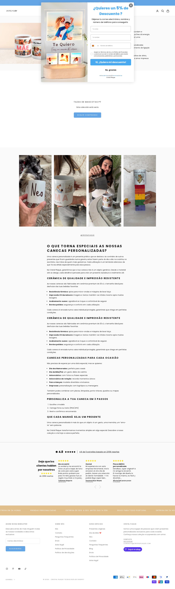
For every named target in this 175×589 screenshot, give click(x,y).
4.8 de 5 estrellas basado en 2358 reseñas (99, 451)
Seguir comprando (87, 115)
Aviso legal (59, 544)
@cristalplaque (88, 235)
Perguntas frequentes (64, 537)
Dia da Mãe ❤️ (95, 533)
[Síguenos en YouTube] (19, 569)
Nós (56, 529)
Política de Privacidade (64, 548)
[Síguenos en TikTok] (25, 569)
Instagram (128, 541)
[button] (96, 487)
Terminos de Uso (117, 75)
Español (9, 580)
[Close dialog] (131, 5)
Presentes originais (97, 529)
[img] (46, 473)
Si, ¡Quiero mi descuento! (110, 62)
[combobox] (95, 46)
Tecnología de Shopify (74, 579)
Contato (58, 533)
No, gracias (110, 70)
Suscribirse (15, 549)
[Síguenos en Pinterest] (13, 569)
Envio (57, 541)
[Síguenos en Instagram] (7, 569)
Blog (91, 548)
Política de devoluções (64, 552)
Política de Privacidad (105, 75)
